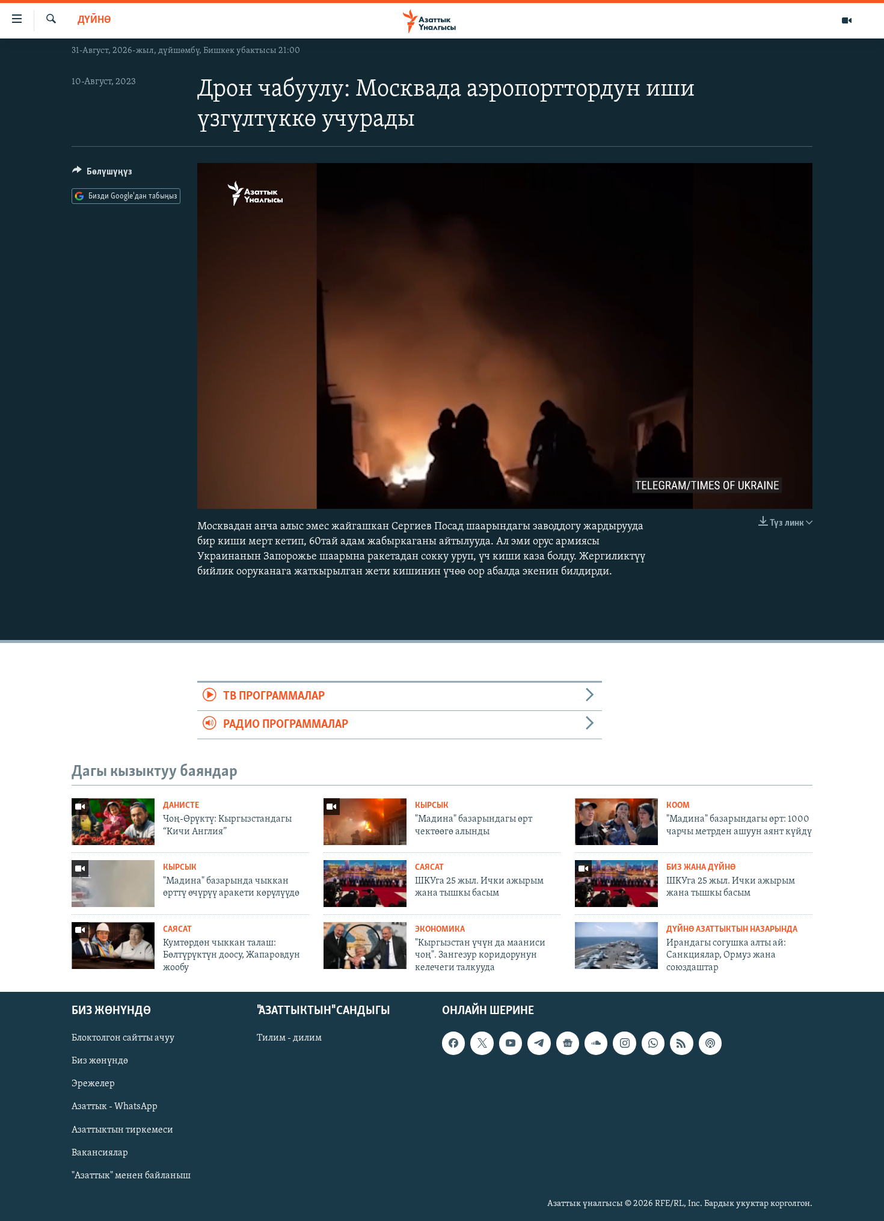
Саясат (429, 867)
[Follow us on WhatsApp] (653, 1043)
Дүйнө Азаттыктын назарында (731, 929)
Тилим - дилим (289, 1038)
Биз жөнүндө (100, 1061)
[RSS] (681, 1043)
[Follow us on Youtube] (510, 1043)
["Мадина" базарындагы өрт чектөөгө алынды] (365, 821)
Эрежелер (93, 1084)
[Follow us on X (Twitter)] (481, 1043)
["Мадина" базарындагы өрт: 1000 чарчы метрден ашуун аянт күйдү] (616, 821)
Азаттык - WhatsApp (115, 1107)
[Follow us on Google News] (567, 1043)
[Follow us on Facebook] (453, 1043)
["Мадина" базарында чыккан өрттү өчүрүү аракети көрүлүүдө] (113, 883)
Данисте (181, 805)
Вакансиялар (100, 1153)
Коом (678, 805)
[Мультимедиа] (847, 20)
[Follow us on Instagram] (624, 1043)
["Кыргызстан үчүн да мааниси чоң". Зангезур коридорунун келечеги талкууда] (365, 945)
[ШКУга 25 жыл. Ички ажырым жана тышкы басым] (365, 883)
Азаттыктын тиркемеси (122, 1129)
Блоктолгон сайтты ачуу (123, 1038)
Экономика (440, 929)
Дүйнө (94, 20)
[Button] (102, 174)
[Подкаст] (710, 1043)
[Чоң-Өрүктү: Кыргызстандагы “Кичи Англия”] (113, 821)
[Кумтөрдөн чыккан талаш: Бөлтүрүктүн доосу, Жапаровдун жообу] (113, 945)
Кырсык (432, 805)
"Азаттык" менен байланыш (131, 1176)
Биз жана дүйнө (700, 867)
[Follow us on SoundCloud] (596, 1043)
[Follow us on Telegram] (538, 1043)
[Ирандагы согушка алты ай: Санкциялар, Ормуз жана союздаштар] (616, 945)
